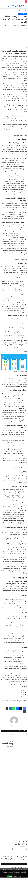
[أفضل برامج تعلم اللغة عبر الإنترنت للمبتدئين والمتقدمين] (7, 851)
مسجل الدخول (18, 867)
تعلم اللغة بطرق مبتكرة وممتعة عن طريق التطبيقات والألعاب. (7, 743)
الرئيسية (24, 10)
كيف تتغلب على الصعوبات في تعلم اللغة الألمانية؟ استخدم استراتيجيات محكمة (21, 843)
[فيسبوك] (24, 708)
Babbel (22, 692)
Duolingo (22, 690)
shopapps (23, 25)
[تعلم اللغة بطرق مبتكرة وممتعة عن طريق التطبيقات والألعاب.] (7, 737)
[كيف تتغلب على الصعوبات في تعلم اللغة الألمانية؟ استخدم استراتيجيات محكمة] (21, 787)
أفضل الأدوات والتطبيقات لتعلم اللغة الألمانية (21, 857)
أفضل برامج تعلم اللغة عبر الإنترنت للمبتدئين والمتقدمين (7, 857)
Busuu (22, 696)
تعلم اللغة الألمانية (18, 10)
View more (24, 874)
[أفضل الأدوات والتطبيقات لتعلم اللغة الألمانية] (21, 851)
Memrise (22, 694)
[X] (20, 708)
